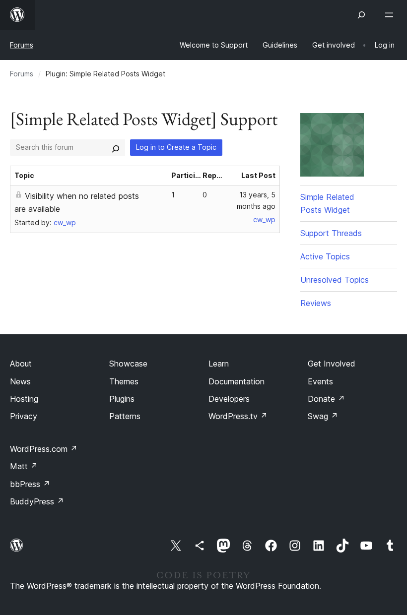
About (21, 364)
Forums (21, 45)
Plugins (122, 399)
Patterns (124, 416)
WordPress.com (43, 449)
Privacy (23, 416)
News (20, 381)
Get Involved (331, 364)
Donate (326, 399)
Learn (218, 364)
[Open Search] (361, 15)
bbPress (30, 484)
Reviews (315, 303)
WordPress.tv (238, 416)
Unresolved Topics (334, 280)
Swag (323, 416)
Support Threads (331, 233)
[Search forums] (115, 147)
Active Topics (325, 256)
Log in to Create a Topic (176, 147)
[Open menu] (391, 15)
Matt (24, 466)
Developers (229, 399)
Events (320, 381)
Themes (123, 381)
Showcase (128, 364)
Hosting (24, 399)
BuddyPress (37, 501)
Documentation (236, 381)
